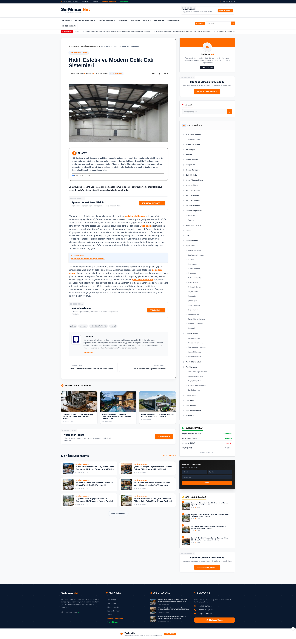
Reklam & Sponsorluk (109, 1)
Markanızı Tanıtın (216, 620)
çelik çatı (73, 326)
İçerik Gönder (124, 1)
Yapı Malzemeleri (173, 20)
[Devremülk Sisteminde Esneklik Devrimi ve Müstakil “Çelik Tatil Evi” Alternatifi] (68, 484)
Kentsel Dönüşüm (69, 26)
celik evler (83, 326)
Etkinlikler (147, 20)
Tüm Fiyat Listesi (206, 452)
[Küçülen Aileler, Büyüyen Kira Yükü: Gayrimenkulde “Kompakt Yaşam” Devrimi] (68, 500)
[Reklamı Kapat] (293, 628)
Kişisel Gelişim (135, 20)
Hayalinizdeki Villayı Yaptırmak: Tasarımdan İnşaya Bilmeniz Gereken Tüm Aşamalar (116, 416)
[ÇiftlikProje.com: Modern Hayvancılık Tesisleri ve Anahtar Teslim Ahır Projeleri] (186, 529)
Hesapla (207, 483)
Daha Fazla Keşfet (118, 513)
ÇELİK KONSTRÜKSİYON (99, 326)
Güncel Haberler (113, 607)
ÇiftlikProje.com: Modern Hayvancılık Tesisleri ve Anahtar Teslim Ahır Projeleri (208, 527)
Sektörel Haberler (106, 20)
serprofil (113, 326)
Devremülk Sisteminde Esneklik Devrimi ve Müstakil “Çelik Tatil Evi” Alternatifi (151, 31)
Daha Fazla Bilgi (207, 67)
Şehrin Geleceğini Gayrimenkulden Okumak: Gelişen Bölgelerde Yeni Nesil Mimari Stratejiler (85, 31)
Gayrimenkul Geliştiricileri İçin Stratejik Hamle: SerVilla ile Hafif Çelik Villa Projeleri (78, 416)
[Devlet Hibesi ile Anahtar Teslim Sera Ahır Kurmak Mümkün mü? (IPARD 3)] (157, 401)
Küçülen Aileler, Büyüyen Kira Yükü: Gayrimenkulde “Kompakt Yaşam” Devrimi (209, 515)
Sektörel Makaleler (85, 20)
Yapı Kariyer (122, 20)
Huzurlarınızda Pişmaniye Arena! (88, 258)
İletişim (95, 1)
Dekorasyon (159, 20)
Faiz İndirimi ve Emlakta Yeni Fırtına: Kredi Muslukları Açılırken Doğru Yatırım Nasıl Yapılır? (215, 31)
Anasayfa (68, 20)
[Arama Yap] (233, 23)
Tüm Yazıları (88, 352)
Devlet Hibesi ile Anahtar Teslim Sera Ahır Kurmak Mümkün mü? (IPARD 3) (157, 415)
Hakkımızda (85, 1)
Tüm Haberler (168, 455)
